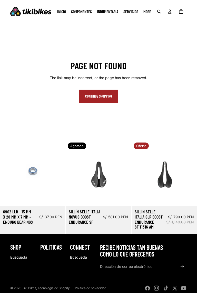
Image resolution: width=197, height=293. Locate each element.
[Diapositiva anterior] (73, 173)
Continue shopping (98, 96)
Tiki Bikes (29, 288)
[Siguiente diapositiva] (123, 173)
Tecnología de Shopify (54, 288)
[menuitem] (61, 11)
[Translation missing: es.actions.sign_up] (182, 266)
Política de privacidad (90, 288)
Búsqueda (18, 257)
